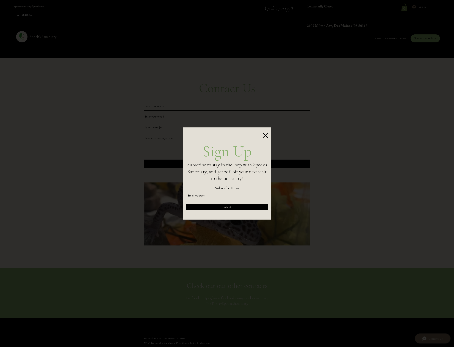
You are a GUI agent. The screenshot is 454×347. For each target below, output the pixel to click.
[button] (265, 135)
